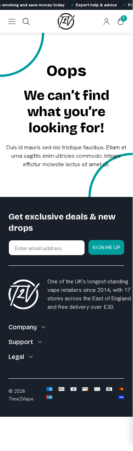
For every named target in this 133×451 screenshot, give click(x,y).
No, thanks (87, 246)
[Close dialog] (125, 202)
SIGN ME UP (87, 232)
